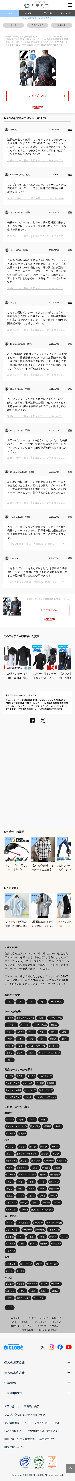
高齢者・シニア (23, 1298)
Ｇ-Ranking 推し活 (48, 1330)
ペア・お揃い (11, 1209)
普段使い (44, 1243)
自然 (22, 1243)
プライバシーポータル (47, 1422)
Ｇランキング (17, 1318)
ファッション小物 (13, 1090)
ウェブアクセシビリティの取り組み (24, 1414)
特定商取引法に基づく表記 (43, 1431)
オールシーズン (56, 1001)
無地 (42, 1237)
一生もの (24, 1202)
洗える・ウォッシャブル (16, 1126)
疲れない (44, 1146)
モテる (42, 1196)
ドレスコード (11, 1025)
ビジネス (10, 1018)
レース (20, 1237)
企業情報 (10, 1383)
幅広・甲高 (54, 1182)
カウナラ (29, 1326)
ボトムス (31, 1076)
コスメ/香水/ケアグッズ (45, 1097)
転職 (41, 1018)
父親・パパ (10, 1291)
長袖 (42, 1182)
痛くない (24, 1160)
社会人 (55, 1291)
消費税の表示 (31, 1406)
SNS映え (24, 1209)
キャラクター (39, 1298)
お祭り (10, 1032)
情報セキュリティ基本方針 (19, 1439)
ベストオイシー (41, 1322)
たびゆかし (55, 1326)
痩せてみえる (11, 1160)
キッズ (28, 13)
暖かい (55, 1146)
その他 (28, 1097)
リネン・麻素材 (12, 1229)
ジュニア (10, 1284)
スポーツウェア (46, 1090)
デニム (10, 1223)
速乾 (43, 1119)
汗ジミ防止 (10, 1133)
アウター (21, 1076)
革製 (31, 1237)
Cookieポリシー (13, 1431)
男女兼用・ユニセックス (42, 1209)
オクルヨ (44, 1318)
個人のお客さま (14, 1362)
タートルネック (23, 1223)
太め (35, 1168)
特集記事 (62, 25)
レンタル (21, 1196)
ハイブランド (11, 1202)
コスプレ (10, 1307)
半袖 (31, 1182)
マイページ (66, 13)
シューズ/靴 (27, 1083)
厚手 (10, 1182)
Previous (6, 658)
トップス (10, 1076)
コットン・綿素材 (54, 1223)
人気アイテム (37, 25)
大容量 (57, 1168)
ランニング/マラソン (36, 1046)
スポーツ (10, 1046)
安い (35, 1202)
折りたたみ (55, 1174)
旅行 (53, 1032)
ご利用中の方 (13, 1393)
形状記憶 (22, 1133)
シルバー (10, 1271)
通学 (31, 1039)
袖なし (10, 1188)
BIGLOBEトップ (13, 1447)
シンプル (64, 1237)
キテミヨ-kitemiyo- (14, 695)
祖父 (22, 1291)
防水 (32, 1119)
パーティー (25, 1025)
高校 (64, 1032)
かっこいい (56, 1243)
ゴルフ (10, 1053)
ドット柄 (10, 1237)
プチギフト (56, 1284)
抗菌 (58, 1126)
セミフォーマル (55, 1018)
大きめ (10, 1168)
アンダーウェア (12, 1083)
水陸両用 (47, 1126)
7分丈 (20, 1188)
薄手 (21, 1182)
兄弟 (33, 1291)
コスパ (57, 1202)
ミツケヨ (42, 1326)
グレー (39, 1264)
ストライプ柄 (54, 1229)
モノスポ (56, 1322)
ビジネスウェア (45, 1076)
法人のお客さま (14, 1372)
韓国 (42, 1188)
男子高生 (21, 1284)
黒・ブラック (26, 1264)
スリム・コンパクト (27, 1174)
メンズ (9, 13)
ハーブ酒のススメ (26, 1330)
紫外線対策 (49, 1160)
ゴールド (21, 1271)
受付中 (14, 25)
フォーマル (10, 1251)
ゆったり (46, 1168)
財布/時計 (51, 1083)
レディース (47, 13)
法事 (64, 1039)
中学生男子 (32, 1284)
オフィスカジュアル (25, 1018)
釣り (10, 1060)
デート (31, 1032)
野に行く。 (16, 1326)
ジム (21, 1046)
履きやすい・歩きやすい (27, 1154)
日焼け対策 (62, 1160)
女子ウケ (53, 1196)
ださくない (36, 1160)
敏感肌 (10, 1196)
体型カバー (54, 1188)
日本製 (31, 1188)
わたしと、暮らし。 (20, 1322)
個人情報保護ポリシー (17, 1422)
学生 (10, 1298)
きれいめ (33, 1243)
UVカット (9, 1119)
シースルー (38, 1223)
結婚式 (53, 1039)
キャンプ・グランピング (49, 1053)
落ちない (45, 1154)
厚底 (31, 1196)
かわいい (53, 1237)
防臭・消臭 (35, 1126)
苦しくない (10, 1146)
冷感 (21, 1119)
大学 (10, 1039)
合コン (42, 1032)
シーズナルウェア (13, 1097)
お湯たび (56, 1318)
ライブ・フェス (40, 1025)
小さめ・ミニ (22, 1168)
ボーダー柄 (27, 1229)
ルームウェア (30, 1090)
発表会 (20, 1039)
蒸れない (33, 1146)
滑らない (22, 1146)
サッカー (21, 1053)
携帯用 (43, 1174)
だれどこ (31, 1318)
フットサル (54, 1046)
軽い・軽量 (10, 1174)
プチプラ (46, 1202)
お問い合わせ (12, 1406)
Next (68, 658)
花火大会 (21, 1032)
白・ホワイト (11, 1264)
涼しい (10, 1154)
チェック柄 (40, 1229)
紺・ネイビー (52, 1264)
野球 (31, 1053)
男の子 (44, 1291)
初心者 (44, 1284)
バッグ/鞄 (39, 1083)
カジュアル (10, 1243)
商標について (47, 1439)
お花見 (54, 1025)
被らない (56, 1154)
